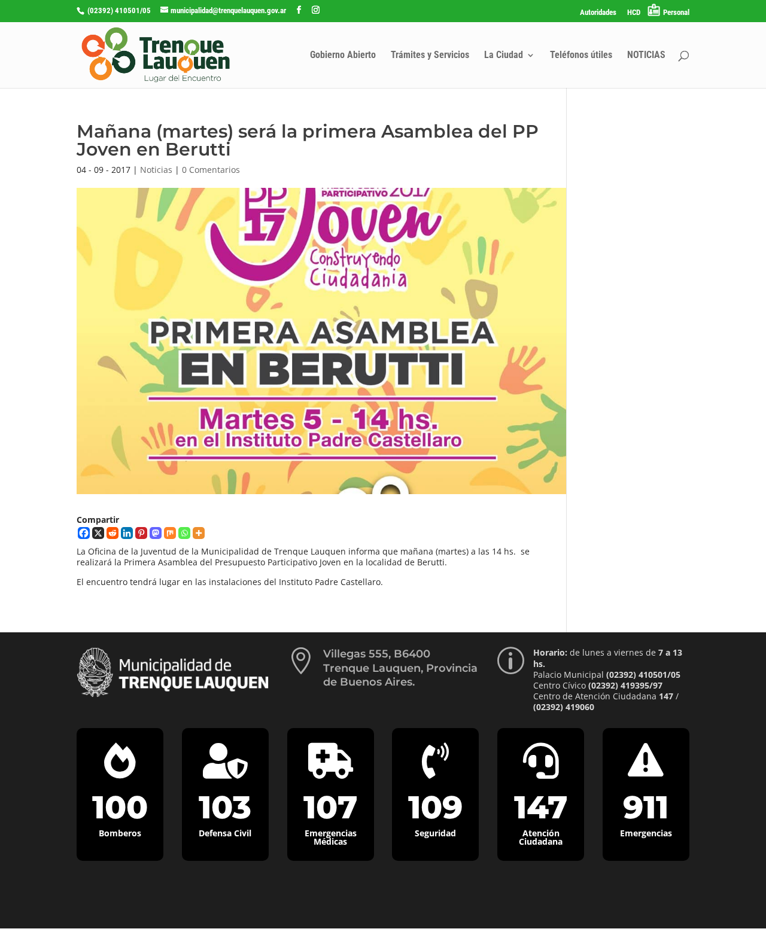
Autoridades (598, 12)
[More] (199, 533)
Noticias (156, 169)
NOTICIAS (646, 55)
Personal (676, 12)
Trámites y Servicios (430, 55)
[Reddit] (112, 533)
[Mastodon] (156, 533)
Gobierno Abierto (343, 55)
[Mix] (170, 533)
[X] (98, 533)
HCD (633, 12)
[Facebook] (84, 533)
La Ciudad (503, 55)
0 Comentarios (211, 169)
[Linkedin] (127, 533)
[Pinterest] (141, 533)
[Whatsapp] (184, 533)
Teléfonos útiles (581, 55)
